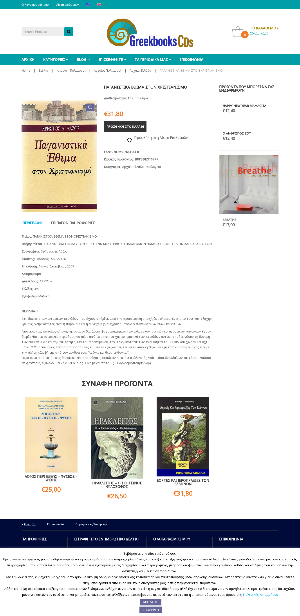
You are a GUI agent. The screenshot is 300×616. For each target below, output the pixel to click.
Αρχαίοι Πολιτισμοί (107, 70)
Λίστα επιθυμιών (67, 4)
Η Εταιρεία (29, 524)
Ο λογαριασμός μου (35, 4)
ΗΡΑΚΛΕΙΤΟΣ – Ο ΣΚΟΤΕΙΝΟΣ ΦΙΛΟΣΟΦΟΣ (117, 485)
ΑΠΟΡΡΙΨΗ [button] (151, 610)
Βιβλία (43, 70)
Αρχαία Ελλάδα (140, 70)
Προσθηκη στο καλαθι (125, 126)
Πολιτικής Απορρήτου (260, 594)
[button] (90, 107)
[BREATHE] (248, 184)
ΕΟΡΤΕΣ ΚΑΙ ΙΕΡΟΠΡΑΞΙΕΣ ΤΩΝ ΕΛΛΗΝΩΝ (183, 482)
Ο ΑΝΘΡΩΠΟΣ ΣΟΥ (237, 133)
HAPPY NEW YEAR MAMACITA (244, 106)
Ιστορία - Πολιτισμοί (70, 70)
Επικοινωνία (55, 524)
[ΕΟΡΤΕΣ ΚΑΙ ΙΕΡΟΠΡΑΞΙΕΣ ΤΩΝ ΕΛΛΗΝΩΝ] (183, 436)
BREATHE (229, 220)
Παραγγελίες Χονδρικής (91, 524)
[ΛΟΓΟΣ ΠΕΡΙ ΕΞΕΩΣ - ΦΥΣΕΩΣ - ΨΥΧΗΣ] (51, 434)
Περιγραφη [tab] (32, 222)
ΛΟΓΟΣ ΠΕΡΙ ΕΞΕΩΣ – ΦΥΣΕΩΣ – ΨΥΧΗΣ (51, 478)
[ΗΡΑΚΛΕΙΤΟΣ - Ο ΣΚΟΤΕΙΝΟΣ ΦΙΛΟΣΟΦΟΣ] (117, 438)
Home (26, 70)
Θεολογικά (153, 167)
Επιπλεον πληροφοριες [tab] (73, 222)
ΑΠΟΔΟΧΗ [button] (150, 602)
